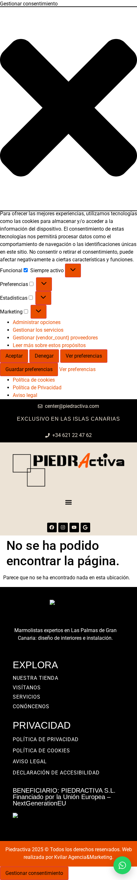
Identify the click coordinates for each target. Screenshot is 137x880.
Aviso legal (25, 395)
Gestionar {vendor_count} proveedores (55, 338)
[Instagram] (63, 527)
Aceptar (14, 356)
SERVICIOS (26, 697)
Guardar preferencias (29, 369)
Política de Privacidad (37, 388)
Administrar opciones (37, 322)
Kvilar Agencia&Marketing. (83, 857)
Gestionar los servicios (38, 330)
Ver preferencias (84, 356)
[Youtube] (74, 527)
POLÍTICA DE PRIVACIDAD (46, 739)
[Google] (85, 527)
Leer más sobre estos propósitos (49, 345)
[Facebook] (52, 527)
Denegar (44, 356)
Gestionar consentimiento (34, 873)
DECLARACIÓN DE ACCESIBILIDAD (56, 773)
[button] (68, 109)
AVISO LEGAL (30, 761)
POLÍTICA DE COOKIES (41, 751)
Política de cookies (34, 380)
